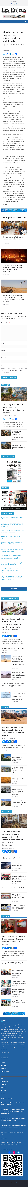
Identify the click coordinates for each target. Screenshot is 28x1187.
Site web (3, 358)
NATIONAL (3, 1062)
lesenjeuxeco (13, 415)
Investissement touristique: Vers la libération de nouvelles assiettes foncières (18, 758)
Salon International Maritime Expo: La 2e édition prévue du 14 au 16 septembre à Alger (18, 866)
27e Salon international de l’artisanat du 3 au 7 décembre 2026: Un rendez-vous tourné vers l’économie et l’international (12, 549)
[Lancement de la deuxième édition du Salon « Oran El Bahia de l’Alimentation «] (6, 908)
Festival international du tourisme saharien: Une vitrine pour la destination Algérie (13, 731)
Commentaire (5, 323)
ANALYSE (3, 1068)
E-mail (3, 350)
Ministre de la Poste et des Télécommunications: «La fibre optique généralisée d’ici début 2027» (18, 992)
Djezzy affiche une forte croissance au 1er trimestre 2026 (18, 1002)
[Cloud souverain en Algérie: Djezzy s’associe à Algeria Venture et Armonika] (14, 926)
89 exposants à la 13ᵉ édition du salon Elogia (13, 888)
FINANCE (3, 1090)
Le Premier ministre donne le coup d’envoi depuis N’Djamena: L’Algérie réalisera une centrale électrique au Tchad (18, 696)
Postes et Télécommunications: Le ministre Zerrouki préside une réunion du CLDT (12, 963)
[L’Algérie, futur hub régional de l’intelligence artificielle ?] (6, 983)
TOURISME (3, 1094)
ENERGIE (3, 1087)
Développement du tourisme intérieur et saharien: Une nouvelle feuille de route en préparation (17, 791)
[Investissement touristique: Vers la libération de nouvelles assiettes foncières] (6, 759)
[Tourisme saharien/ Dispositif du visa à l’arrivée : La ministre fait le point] (6, 803)
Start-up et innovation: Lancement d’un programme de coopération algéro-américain (18, 973)
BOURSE (3, 1075)
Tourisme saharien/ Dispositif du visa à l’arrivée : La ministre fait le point (19, 802)
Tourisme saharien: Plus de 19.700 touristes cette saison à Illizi (18, 780)
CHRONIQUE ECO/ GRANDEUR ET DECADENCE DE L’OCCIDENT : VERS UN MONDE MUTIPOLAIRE (17, 434)
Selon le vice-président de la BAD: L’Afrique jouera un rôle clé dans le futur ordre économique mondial (13, 685)
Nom (3, 343)
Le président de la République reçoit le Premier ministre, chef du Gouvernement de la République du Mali (12, 570)
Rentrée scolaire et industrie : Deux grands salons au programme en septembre (18, 897)
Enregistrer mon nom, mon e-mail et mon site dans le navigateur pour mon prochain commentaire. (14, 370)
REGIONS (3, 1065)
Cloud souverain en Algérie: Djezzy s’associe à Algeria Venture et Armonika (13, 939)
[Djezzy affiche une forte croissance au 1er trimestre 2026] (6, 1003)
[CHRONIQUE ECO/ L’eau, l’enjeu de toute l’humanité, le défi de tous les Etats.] (14, 394)
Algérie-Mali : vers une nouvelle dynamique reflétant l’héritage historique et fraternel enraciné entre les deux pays (11, 577)
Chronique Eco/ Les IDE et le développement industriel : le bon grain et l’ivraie (18, 446)
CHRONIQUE (4, 1084)
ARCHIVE (14, 589)
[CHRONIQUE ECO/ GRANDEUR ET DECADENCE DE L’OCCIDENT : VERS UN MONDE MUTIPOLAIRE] (6, 435)
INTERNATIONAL (5, 1072)
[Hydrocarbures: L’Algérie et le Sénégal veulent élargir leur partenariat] (14, 228)
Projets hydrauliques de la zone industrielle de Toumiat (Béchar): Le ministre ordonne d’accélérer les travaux (14, 298)
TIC (2, 1078)
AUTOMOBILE (4, 1081)
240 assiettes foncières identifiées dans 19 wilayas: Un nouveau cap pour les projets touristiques (19, 769)
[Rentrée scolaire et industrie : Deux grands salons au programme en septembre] (6, 898)
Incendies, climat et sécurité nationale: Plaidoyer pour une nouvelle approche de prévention (13, 268)
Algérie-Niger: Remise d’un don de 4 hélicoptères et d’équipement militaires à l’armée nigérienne (18, 675)
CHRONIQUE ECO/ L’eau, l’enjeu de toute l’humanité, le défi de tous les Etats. (14, 408)
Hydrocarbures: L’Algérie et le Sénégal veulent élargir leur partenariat (13, 239)
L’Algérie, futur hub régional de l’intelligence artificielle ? (19, 982)
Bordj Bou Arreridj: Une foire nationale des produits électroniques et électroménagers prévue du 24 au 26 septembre (19, 878)
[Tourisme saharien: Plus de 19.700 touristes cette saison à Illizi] (6, 781)
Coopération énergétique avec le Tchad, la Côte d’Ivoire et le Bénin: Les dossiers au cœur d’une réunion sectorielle (13, 624)
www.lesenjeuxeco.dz (6, 1149)
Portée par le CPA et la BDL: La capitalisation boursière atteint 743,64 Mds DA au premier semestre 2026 (12, 524)
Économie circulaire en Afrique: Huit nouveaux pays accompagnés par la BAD (13, 649)
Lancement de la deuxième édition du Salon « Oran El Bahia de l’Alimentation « (18, 907)
